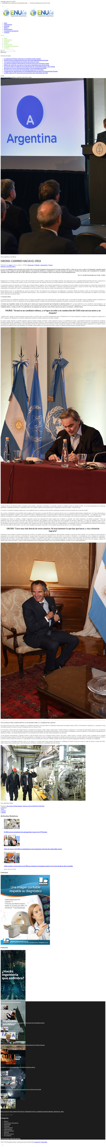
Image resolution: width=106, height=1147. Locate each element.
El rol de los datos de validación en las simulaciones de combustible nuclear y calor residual (29, 66)
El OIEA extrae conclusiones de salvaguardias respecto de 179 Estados (24, 69)
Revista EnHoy (8, 29)
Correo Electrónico (10, 266)
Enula (5, 23)
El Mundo (6, 26)
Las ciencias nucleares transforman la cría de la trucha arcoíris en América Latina (26, 63)
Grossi (31, 806)
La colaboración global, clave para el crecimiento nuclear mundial (22, 58)
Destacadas (31, 265)
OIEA (42, 806)
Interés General (8, 1127)
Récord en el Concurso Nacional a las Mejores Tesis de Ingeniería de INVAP (25, 68)
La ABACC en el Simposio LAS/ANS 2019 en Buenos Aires (18, 1067)
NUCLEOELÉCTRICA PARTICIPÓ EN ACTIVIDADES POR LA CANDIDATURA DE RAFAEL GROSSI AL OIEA (32, 1111)
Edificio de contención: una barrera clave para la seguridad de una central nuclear (26, 65)
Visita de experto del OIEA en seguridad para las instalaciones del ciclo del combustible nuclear (33, 849)
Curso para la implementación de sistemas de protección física (21, 62)
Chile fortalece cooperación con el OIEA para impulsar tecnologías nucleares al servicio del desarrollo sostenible (38, 866)
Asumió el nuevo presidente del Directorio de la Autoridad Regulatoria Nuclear (26, 60)
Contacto (6, 32)
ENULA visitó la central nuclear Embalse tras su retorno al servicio (21, 1089)
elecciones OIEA (11, 806)
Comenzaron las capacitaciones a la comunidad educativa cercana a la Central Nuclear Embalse (31, 71)
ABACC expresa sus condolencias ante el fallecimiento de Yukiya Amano (23, 1045)
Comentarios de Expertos (11, 31)
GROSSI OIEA (37, 806)
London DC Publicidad (40, 1142)
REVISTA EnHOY (9, 1134)
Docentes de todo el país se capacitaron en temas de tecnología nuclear (23, 1023)
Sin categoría (7, 1135)
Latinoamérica (8, 24)
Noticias (50, 265)
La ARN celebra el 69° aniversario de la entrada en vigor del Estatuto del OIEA (26, 73)
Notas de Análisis (9, 1130)
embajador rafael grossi (22, 806)
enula (10, 265)
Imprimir (3, 266)
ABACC (6, 27)
